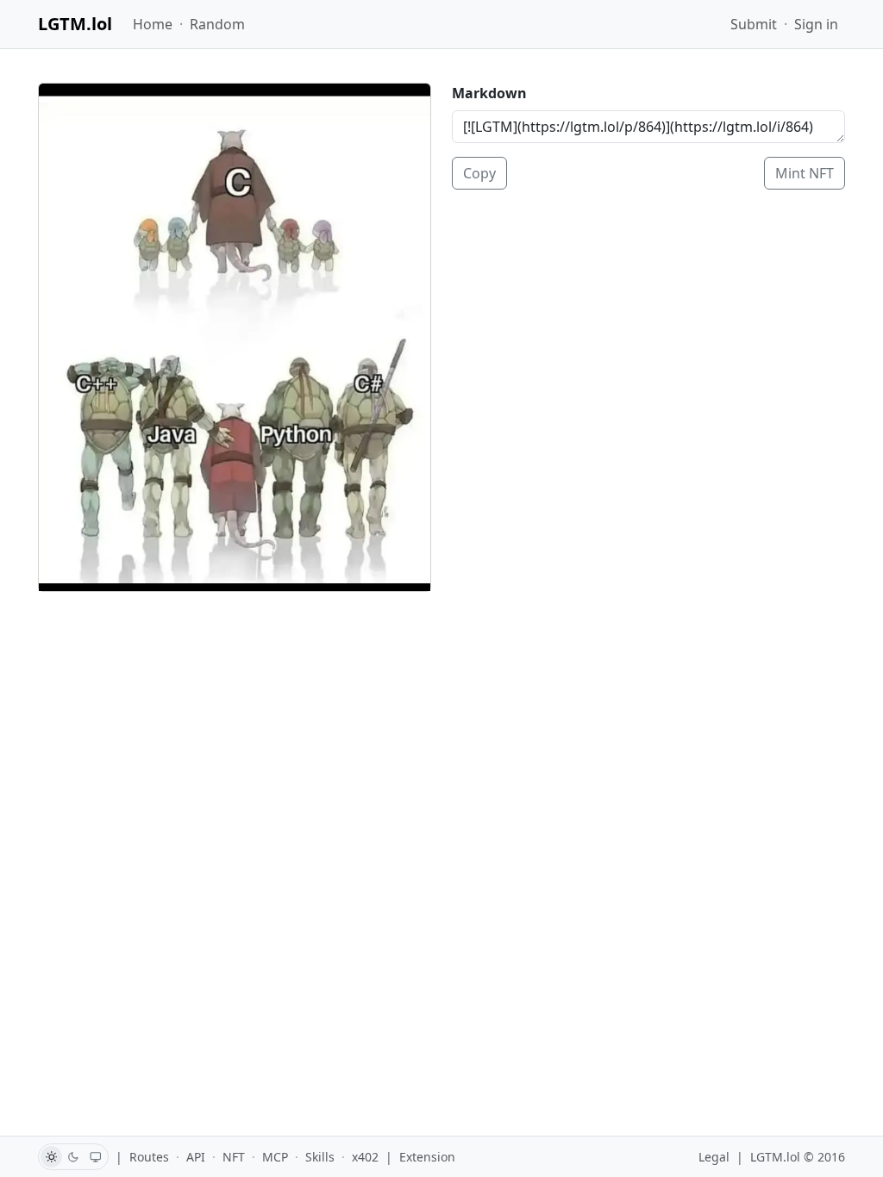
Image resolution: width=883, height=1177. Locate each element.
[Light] (51, 1157)
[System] (96, 1157)
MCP (275, 1157)
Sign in (816, 24)
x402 (365, 1157)
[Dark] (74, 1157)
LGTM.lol (75, 23)
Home (152, 24)
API (195, 1157)
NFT (233, 1157)
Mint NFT (804, 173)
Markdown (489, 93)
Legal (714, 1157)
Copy (479, 173)
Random (217, 24)
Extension (427, 1157)
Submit (753, 24)
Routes (149, 1157)
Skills (320, 1157)
